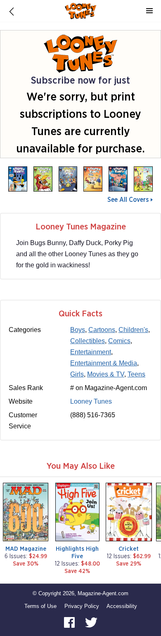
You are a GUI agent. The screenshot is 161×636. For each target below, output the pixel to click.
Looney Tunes (91, 401)
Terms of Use (40, 606)
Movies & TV (105, 374)
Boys (77, 329)
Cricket (128, 549)
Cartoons (101, 329)
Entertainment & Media (103, 363)
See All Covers (128, 199)
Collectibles (87, 340)
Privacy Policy (81, 606)
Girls (77, 374)
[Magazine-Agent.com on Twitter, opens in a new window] (91, 622)
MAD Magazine (25, 549)
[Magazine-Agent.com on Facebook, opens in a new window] (70, 622)
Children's (133, 329)
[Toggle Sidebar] (149, 11)
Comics (119, 340)
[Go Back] (11, 11)
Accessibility (122, 606)
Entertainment (90, 351)
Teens (136, 374)
